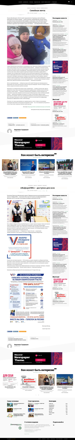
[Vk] (53, 425)
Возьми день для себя (58, 21)
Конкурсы (28, 170)
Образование (47, 170)
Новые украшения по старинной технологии (38, 414)
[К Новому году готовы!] (31, 410)
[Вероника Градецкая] (28, 13)
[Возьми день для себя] (60, 105)
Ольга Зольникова (28, 177)
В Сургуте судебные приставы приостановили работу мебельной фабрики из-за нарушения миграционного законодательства (59, 38)
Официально (55, 20)
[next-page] (39, 181)
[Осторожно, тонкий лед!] (31, 405)
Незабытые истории (17, 408)
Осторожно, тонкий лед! (39, 403)
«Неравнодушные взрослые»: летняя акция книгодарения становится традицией (59, 51)
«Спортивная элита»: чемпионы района (40, 124)
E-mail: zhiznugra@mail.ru (29, 431)
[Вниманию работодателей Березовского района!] (28, 165)
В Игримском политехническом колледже (46, 172)
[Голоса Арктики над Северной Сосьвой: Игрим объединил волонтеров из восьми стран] (65, 165)
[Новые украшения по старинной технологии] (31, 415)
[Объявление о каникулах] (60, 117)
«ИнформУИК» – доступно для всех (16, 124)
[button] (71, 2)
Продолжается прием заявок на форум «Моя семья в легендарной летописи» (19, 414)
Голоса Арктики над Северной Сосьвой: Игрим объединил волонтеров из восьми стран (60, 88)
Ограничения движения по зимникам (18, 404)
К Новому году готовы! (38, 408)
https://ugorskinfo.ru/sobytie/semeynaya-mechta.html (39, 106)
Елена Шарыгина (10, 177)
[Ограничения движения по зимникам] (10, 405)
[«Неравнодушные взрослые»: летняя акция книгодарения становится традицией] (10, 165)
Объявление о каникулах (58, 25)
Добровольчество (56, 48)
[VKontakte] (68, 1)
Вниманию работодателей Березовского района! (28, 172)
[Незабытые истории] (10, 410)
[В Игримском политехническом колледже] (46, 165)
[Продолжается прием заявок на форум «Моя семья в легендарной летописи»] (10, 415)
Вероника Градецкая (21, 129)
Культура (54, 85)
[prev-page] (36, 181)
